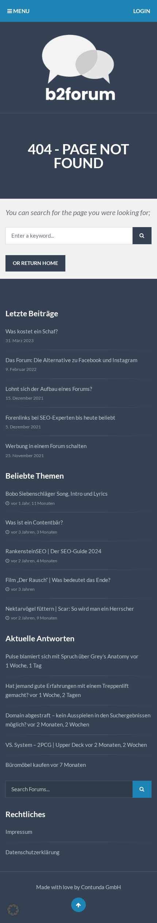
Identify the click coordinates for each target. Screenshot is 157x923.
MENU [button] (21, 11)
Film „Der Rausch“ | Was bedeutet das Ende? (57, 580)
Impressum (18, 831)
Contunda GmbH (101, 887)
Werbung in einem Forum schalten (46, 446)
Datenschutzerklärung (32, 852)
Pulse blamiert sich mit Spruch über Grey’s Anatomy (67, 656)
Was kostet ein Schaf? (31, 331)
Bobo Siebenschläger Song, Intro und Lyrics (56, 493)
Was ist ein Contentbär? (34, 522)
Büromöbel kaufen (27, 764)
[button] (13, 910)
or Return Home (35, 263)
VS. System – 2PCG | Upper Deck (44, 744)
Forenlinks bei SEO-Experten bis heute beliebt (60, 417)
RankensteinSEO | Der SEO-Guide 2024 (53, 551)
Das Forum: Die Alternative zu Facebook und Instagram (71, 360)
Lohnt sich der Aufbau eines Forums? (48, 388)
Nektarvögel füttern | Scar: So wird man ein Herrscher (69, 608)
